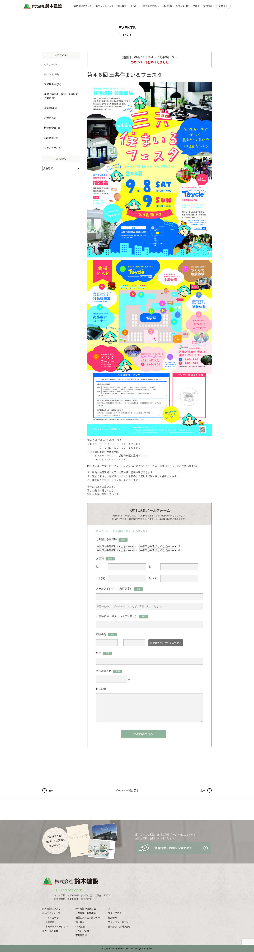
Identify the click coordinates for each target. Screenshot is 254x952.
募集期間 (49, 107)
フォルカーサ (52, 917)
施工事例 (121, 6)
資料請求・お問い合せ (119, 926)
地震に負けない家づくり (88, 917)
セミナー (49, 64)
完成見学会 (50, 84)
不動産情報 (81, 935)
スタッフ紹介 (182, 6)
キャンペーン (51, 147)
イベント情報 (82, 931)
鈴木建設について (83, 6)
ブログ (196, 6)
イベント (134, 6)
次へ (203, 790)
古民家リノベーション (56, 926)
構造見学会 (50, 127)
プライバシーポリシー (119, 922)
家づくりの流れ (151, 6)
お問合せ (223, 6)
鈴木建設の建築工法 (86, 908)
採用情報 (207, 6)
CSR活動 (167, 6)
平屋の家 (49, 922)
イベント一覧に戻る (127, 790)
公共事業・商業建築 (86, 913)
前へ (51, 790)
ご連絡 (47, 117)
